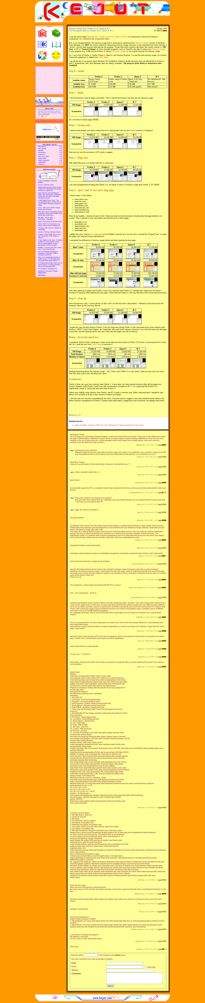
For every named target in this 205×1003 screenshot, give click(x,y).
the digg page (96, 234)
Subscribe (151, 967)
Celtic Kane (103, 57)
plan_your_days (43, 156)
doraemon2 (42, 146)
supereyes (41, 154)
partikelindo (42, 162)
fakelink (40, 150)
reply (159, 445)
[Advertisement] (49, 80)
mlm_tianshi (42, 148)
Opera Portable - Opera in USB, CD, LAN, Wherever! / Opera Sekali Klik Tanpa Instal (109, 425)
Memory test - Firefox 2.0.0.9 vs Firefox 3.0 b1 (106, 37)
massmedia (42, 158)
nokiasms (41, 164)
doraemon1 (42, 152)
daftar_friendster (43, 160)
